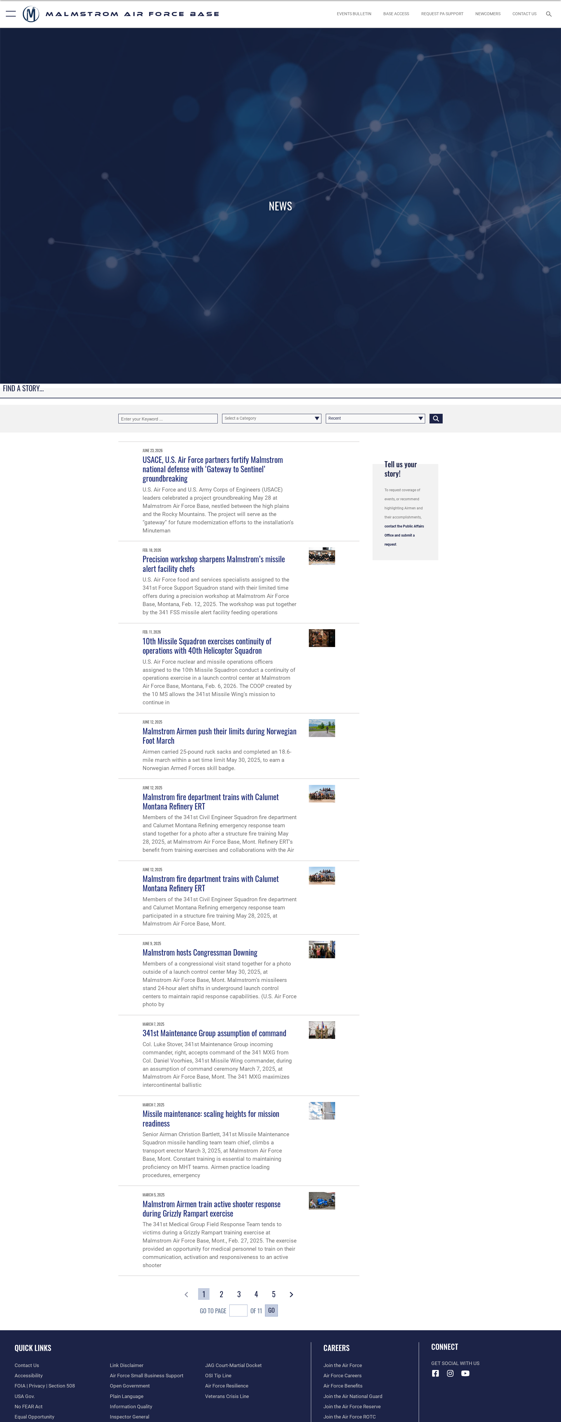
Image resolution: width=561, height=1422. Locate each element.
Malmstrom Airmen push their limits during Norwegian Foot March (220, 735)
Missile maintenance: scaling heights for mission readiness (211, 1118)
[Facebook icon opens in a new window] (435, 1373)
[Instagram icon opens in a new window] (450, 1373)
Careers (336, 1347)
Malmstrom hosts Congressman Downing (200, 952)
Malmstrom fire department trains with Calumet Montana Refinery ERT (211, 801)
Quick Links (33, 1347)
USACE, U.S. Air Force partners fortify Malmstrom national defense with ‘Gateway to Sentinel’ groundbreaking (213, 469)
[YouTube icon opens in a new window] (465, 1373)
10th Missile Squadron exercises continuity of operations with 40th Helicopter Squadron (207, 645)
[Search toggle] (549, 14)
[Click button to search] (436, 418)
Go (271, 1309)
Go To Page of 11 (231, 1310)
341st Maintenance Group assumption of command (214, 1033)
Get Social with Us (455, 1363)
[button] (9, 14)
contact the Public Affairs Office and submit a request (404, 535)
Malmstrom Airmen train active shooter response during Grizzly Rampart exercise (211, 1208)
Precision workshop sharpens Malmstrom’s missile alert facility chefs (214, 563)
